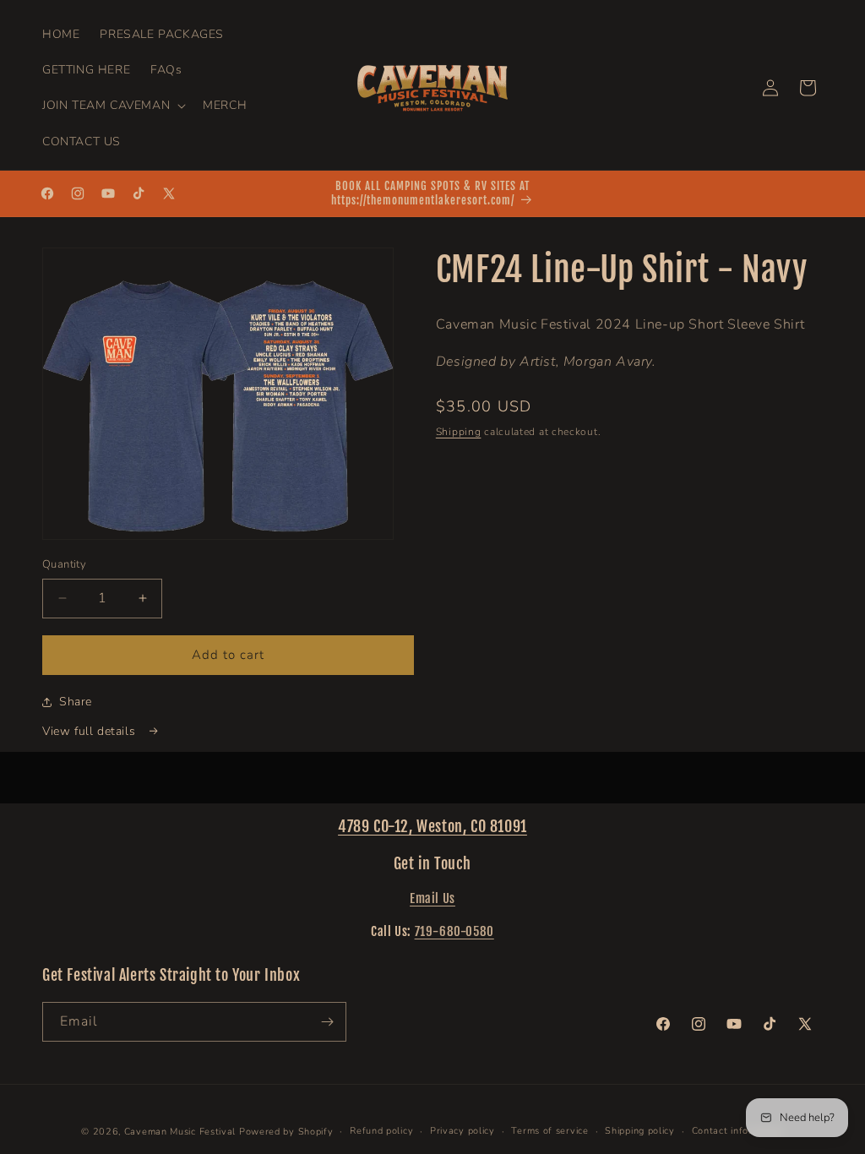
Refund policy (381, 1130)
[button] (112, 105)
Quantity (64, 564)
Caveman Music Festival (180, 1131)
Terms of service (549, 1130)
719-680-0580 (454, 931)
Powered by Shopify (286, 1131)
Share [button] (75, 702)
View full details (90, 731)
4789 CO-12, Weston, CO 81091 (432, 826)
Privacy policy (462, 1130)
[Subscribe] (326, 1022)
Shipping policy (640, 1130)
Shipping (458, 431)
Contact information (738, 1130)
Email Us (432, 898)
